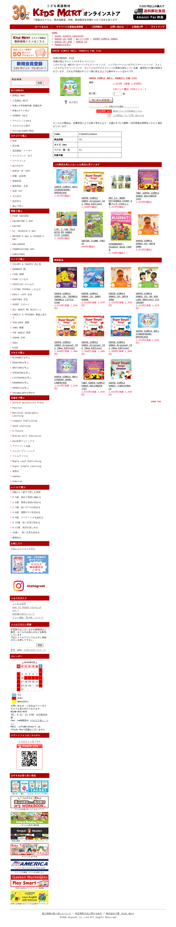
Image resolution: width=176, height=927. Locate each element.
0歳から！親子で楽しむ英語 (26, 492)
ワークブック (19, 161)
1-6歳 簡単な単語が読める (26, 502)
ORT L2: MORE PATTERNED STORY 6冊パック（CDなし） (120, 201)
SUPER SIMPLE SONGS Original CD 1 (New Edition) (93, 201)
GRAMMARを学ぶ (20, 382)
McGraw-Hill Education (26, 436)
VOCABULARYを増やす (23, 393)
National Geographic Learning (25, 414)
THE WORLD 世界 (21, 332)
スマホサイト (25, 741)
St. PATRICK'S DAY (24, 231)
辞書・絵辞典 (19, 176)
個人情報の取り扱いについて (56, 913)
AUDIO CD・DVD (21, 171)
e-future (17, 431)
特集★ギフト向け (20, 110)
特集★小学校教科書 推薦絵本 (27, 105)
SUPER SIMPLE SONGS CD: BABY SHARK (91, 296)
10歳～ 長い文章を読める (26, 532)
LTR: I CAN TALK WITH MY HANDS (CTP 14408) (64, 232)
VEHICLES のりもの (23, 284)
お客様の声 (137, 26)
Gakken (16, 476)
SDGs (15, 342)
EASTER (16, 226)
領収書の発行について (23, 614)
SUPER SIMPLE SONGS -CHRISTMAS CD (120, 386)
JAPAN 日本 (18, 337)
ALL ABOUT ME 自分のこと (26, 309)
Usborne (17, 481)
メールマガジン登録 (21, 624)
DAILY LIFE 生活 (22, 294)
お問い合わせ (117, 26)
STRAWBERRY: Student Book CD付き (120, 247)
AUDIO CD (81, 41)
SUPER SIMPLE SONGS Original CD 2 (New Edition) (93, 345)
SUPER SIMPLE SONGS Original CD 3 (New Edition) (120, 345)
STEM (15, 347)
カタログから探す (21, 125)
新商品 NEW (18, 95)
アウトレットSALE (21, 120)
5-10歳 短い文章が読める (26, 522)
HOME (54, 32)
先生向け (16, 201)
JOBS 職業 (18, 327)
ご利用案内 (96, 26)
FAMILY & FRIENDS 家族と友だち (29, 316)
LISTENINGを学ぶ (21, 377)
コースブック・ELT (22, 155)
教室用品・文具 (20, 186)
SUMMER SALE (20, 115)
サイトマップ (157, 26)
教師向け (16, 537)
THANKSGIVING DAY (23, 249)
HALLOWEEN (18, 244)
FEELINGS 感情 (20, 322)
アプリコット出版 (21, 446)
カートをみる (41, 26)
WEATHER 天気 (20, 299)
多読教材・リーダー (22, 150)
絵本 (14, 140)
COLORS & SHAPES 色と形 (26, 264)
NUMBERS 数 (19, 269)
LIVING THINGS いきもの (26, 289)
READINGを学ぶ (20, 362)
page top (156, 401)
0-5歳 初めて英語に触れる (26, 497)
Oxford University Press (28, 402)
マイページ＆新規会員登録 (69, 26)
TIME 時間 (18, 274)
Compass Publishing (24, 420)
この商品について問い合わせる (128, 115)
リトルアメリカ (20, 456)
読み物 (15, 145)
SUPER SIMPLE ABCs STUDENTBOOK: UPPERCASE (66, 190)
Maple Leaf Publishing (26, 461)
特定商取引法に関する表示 (88, 913)
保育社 (15, 471)
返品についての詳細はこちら (127, 111)
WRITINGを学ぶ (20, 367)
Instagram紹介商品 (23, 130)
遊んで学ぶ (18, 206)
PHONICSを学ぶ (20, 388)
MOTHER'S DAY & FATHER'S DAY (28, 237)
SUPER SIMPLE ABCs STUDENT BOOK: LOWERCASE (66, 379)
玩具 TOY (17, 191)
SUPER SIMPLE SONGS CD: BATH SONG (145, 243)
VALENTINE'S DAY (22, 221)
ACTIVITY (17, 166)
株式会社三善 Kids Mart (120, 913)
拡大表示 (73, 102)
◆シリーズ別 (82, 39)
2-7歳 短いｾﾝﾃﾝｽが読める (26, 507)
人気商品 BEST (20, 100)
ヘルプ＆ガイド (19, 598)
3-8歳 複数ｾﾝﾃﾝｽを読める (26, 512)
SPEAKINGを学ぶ (21, 372)
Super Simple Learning (26, 466)
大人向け (16, 196)
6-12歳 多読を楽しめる (25, 527)
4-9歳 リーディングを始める (27, 517)
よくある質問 (19, 603)
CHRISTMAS (18, 254)
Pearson (17, 408)
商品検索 (17, 79)
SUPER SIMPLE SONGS (105, 39)
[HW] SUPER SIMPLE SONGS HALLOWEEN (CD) (147, 196)
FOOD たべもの (20, 279)
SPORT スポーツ (21, 304)
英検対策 (16, 181)
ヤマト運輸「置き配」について (28, 617)
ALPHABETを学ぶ (21, 357)
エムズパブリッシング (23, 451)
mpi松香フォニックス (23, 441)
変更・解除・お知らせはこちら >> (28, 650)
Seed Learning (21, 426)
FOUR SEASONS (20, 216)
